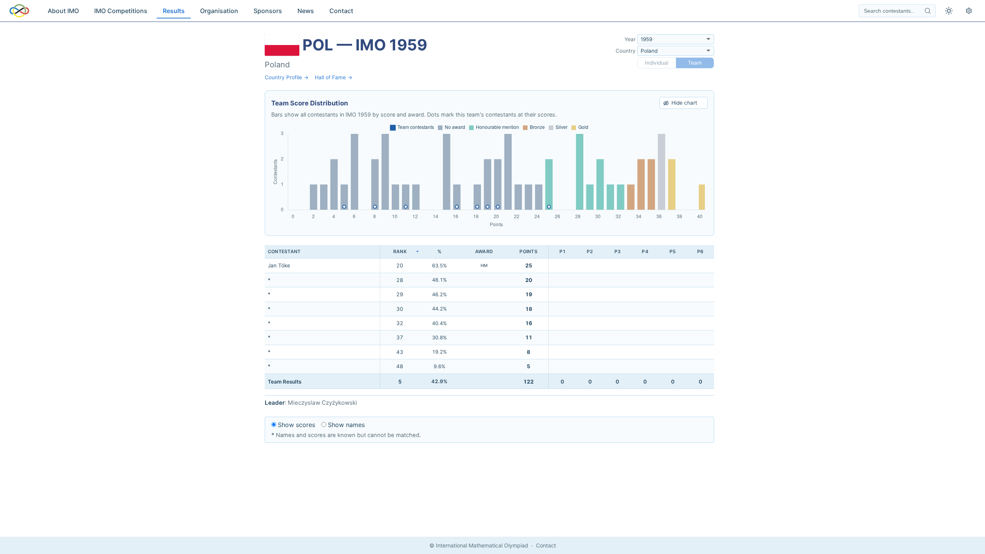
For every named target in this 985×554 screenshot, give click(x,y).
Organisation (219, 11)
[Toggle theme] (949, 11)
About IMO (63, 11)
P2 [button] (590, 251)
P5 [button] (672, 251)
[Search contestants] (927, 11)
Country (626, 51)
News (305, 11)
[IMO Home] (19, 11)
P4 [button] (645, 251)
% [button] (439, 251)
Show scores (296, 425)
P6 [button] (700, 251)
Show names (346, 425)
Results (174, 11)
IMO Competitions (120, 11)
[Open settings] (969, 11)
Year (630, 39)
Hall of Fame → (333, 77)
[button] (400, 252)
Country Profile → (287, 77)
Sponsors (268, 11)
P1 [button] (562, 251)
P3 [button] (617, 251)
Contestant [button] (284, 251)
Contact (341, 11)
